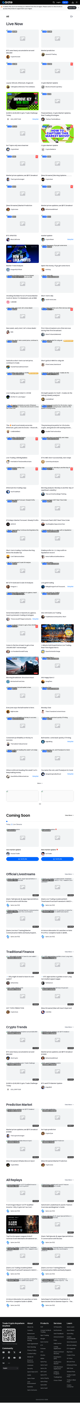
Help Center (57, 1343)
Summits (30, 1387)
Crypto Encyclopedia (71, 1337)
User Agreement (32, 1344)
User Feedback (59, 1333)
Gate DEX (43, 1385)
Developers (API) (57, 1357)
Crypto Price (71, 1355)
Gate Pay (43, 1362)
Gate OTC (43, 1375)
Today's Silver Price (71, 1381)
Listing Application (57, 1347)
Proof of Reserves (30, 1361)
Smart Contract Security (59, 1352)
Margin (42, 1338)
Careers (30, 1330)
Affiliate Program (56, 1373)
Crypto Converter (70, 1386)
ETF (41, 1345)
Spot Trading (44, 1335)
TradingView (58, 1377)
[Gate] (7, 2)
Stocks (42, 1355)
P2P (41, 1327)
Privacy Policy (31, 1350)
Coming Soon (18, 815)
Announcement (59, 1337)
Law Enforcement (31, 1382)
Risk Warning (31, 1347)
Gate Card (43, 1365)
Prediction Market (19, 1104)
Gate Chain (31, 1378)
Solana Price (71, 1371)
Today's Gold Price (71, 1376)
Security (30, 1368)
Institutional (58, 1330)
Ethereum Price (72, 1365)
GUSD (29, 1375)
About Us (30, 1327)
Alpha (42, 1358)
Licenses (30, 1365)
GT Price (69, 1358)
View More (68, 815)
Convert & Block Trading (45, 1331)
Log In (58, 2)
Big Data (69, 1352)
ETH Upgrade (71, 1348)
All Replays (14, 1180)
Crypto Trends (16, 1027)
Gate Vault (44, 1388)
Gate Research (72, 1342)
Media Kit (30, 1357)
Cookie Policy (31, 1353)
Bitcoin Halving (71, 1345)
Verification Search (57, 1363)
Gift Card (43, 1371)
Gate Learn (70, 1327)
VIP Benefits (58, 1327)
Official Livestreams (20, 874)
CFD (41, 1352)
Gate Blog (70, 1333)
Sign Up (65, 2)
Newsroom (31, 1333)
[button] (6, 796)
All (7, 16)
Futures (43, 1348)
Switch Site (72, 7)
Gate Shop (43, 1381)
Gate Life (43, 1368)
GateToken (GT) (32, 1372)
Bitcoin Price (71, 1362)
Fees (55, 1340)
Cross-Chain (58, 1380)
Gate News (70, 1330)
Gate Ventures (32, 1390)
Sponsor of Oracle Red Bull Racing (32, 1338)
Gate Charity (44, 1378)
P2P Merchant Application (58, 1368)
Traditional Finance (20, 952)
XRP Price (70, 1368)
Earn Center (44, 1342)
